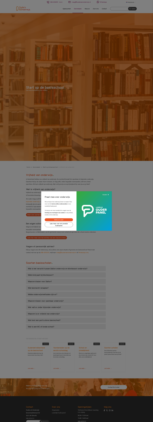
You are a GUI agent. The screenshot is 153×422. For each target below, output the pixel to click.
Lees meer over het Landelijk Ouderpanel (59, 224)
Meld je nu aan (58, 219)
